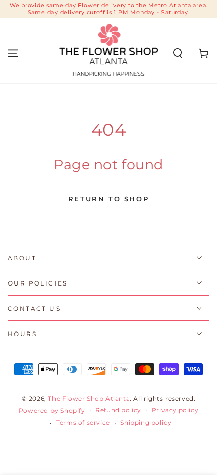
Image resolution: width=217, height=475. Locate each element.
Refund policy (118, 410)
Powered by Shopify (52, 410)
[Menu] (13, 53)
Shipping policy (145, 422)
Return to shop (108, 199)
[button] (178, 53)
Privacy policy (175, 410)
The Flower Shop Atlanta (89, 398)
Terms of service (83, 422)
